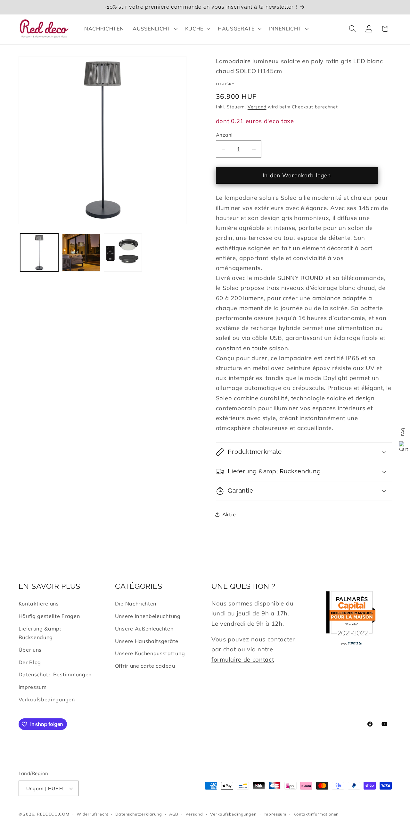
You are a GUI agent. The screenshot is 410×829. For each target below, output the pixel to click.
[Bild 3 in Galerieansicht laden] (123, 252)
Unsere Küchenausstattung (150, 653)
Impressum (33, 687)
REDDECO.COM (53, 813)
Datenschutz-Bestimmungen (55, 674)
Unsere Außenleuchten (144, 628)
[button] (154, 28)
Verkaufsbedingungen (47, 699)
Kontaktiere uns (39, 603)
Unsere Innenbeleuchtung (148, 616)
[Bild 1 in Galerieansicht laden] (39, 252)
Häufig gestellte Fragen (49, 616)
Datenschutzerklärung (138, 813)
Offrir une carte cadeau (145, 666)
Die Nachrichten (135, 603)
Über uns (30, 650)
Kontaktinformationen (316, 813)
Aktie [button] (229, 514)
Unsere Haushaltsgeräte (146, 641)
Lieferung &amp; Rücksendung (40, 632)
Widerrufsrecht (92, 813)
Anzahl (224, 135)
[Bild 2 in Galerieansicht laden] (81, 252)
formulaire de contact (242, 659)
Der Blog (30, 662)
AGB (173, 813)
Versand (257, 106)
